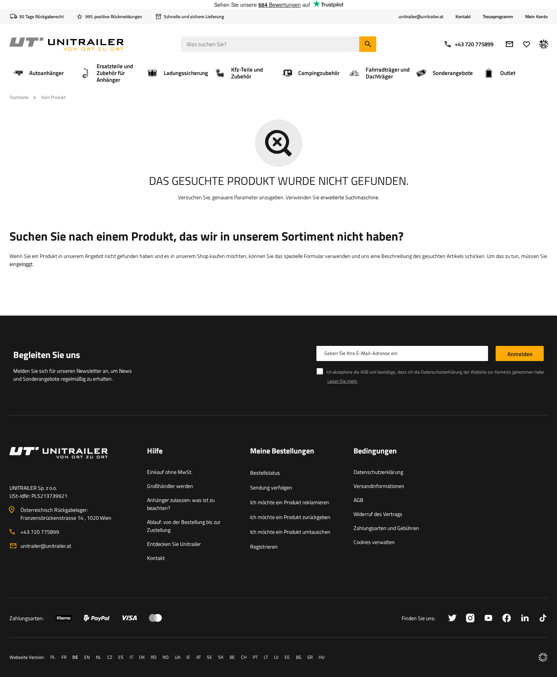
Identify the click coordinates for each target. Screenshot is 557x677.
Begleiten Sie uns (46, 355)
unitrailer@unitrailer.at (45, 546)
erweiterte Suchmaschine (349, 197)
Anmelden (519, 354)
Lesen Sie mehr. (342, 381)
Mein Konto (536, 17)
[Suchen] (367, 44)
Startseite (18, 97)
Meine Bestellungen (282, 451)
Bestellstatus (265, 473)
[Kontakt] (72, 462)
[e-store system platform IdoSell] (543, 657)
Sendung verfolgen (271, 487)
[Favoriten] (526, 44)
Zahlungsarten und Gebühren (386, 528)
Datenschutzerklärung (378, 472)
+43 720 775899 (474, 44)
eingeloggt (21, 264)
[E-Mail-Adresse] (509, 44)
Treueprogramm (498, 16)
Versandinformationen (379, 486)
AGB (358, 500)
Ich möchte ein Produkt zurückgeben (290, 517)
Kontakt (463, 16)
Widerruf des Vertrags (378, 514)
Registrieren (264, 546)
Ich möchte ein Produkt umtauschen (290, 532)
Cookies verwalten (374, 542)
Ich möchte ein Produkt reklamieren (289, 502)
